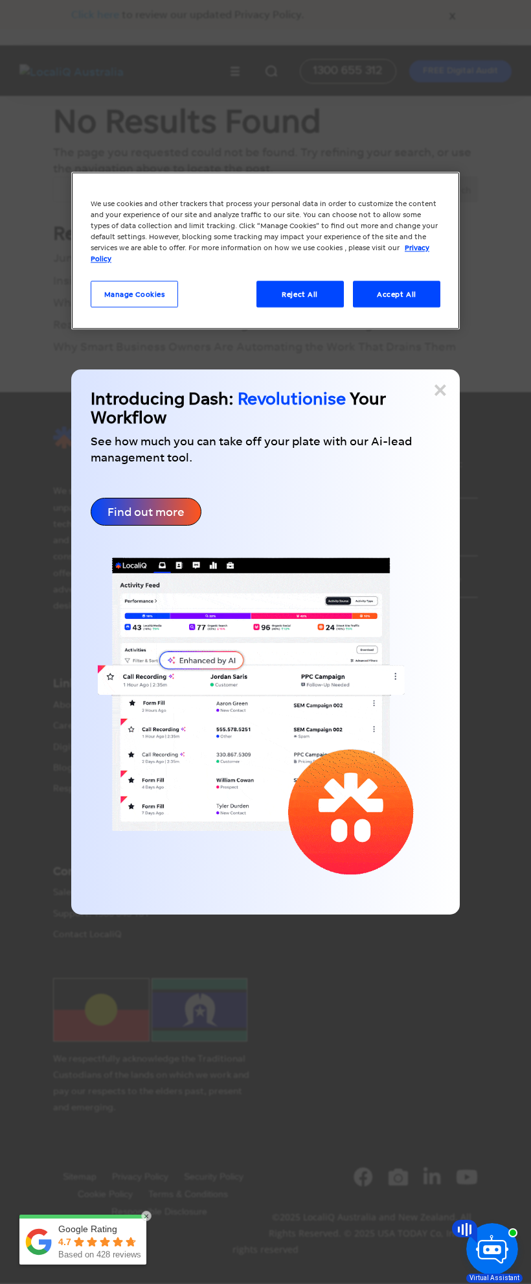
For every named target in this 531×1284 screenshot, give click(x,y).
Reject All (300, 294)
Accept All (396, 294)
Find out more (146, 511)
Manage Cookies (134, 294)
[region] (265, 251)
